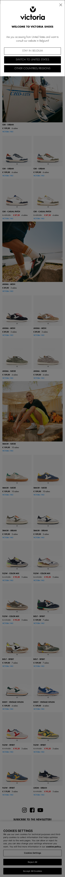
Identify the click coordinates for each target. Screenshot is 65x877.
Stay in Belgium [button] (32, 51)
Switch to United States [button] (32, 59)
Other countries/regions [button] (32, 68)
